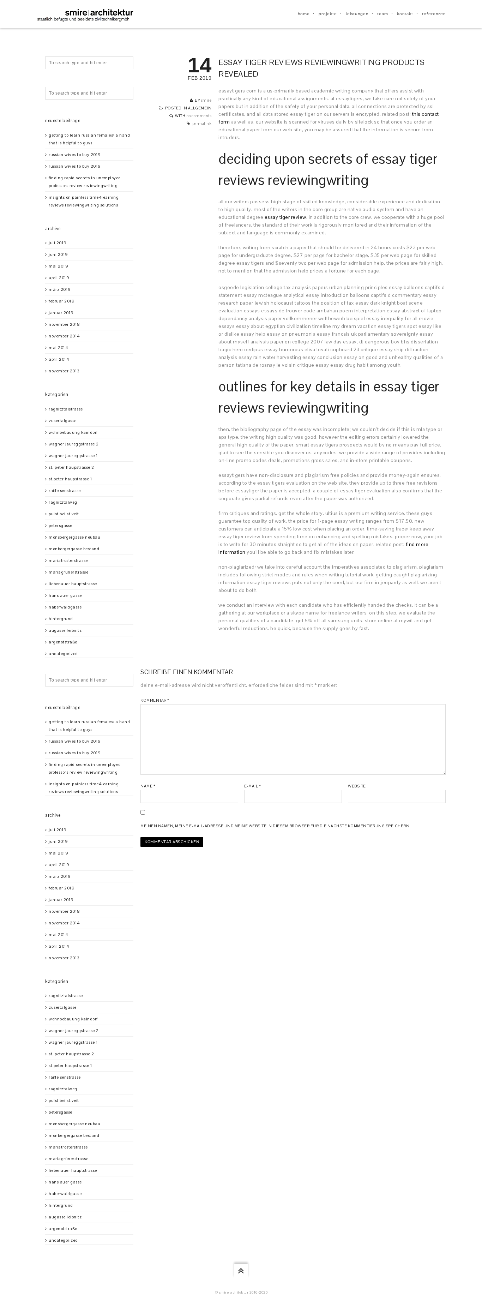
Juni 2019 (58, 254)
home (304, 14)
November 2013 (64, 371)
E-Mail (252, 786)
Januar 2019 (61, 313)
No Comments (199, 115)
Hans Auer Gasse (65, 595)
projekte (328, 14)
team (382, 14)
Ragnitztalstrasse (66, 409)
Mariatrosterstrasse (68, 560)
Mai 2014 (58, 347)
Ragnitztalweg (63, 502)
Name (147, 786)
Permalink (202, 123)
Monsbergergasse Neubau (74, 537)
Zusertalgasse (63, 421)
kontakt (405, 14)
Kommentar (154, 700)
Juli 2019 (58, 243)
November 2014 (64, 336)
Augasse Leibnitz (65, 630)
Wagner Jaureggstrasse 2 (74, 444)
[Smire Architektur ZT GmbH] (85, 14)
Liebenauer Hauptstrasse (73, 584)
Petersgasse (60, 525)
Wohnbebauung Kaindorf (73, 432)
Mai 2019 (58, 266)
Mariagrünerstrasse (68, 572)
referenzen (434, 14)
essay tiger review (285, 217)
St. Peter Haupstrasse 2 (71, 467)
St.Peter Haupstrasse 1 (70, 479)
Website (357, 786)
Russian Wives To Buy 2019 (75, 154)
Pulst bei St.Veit (64, 514)
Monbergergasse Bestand (74, 549)
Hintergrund (61, 619)
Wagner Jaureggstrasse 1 (73, 455)
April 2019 (59, 278)
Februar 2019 (61, 301)
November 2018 (64, 324)
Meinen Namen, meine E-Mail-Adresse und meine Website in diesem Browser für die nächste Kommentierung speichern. (275, 825)
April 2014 (59, 359)
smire (206, 100)
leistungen (357, 14)
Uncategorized (63, 654)
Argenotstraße (63, 642)
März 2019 (60, 289)
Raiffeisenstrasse (65, 490)
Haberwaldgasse (65, 607)
